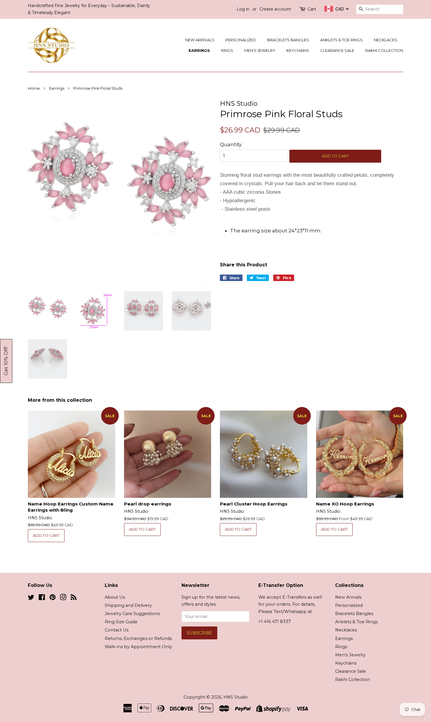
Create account (275, 9)
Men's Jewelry (259, 50)
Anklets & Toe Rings (341, 40)
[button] (6, 361)
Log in (243, 9)
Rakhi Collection (384, 50)
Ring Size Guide (121, 621)
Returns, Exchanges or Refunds (138, 638)
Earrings (199, 50)
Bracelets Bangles (288, 40)
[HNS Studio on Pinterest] (52, 598)
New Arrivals (199, 40)
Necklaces (385, 40)
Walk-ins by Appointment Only (138, 646)
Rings (227, 50)
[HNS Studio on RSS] (73, 598)
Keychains (297, 50)
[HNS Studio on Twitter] (31, 598)
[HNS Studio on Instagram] (63, 598)
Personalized (240, 40)
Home (34, 88)
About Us (115, 597)
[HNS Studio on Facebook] (41, 598)
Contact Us (116, 630)
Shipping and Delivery (128, 605)
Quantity (231, 144)
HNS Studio (235, 697)
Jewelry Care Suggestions (132, 613)
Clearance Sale (337, 50)
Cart (312, 9)
